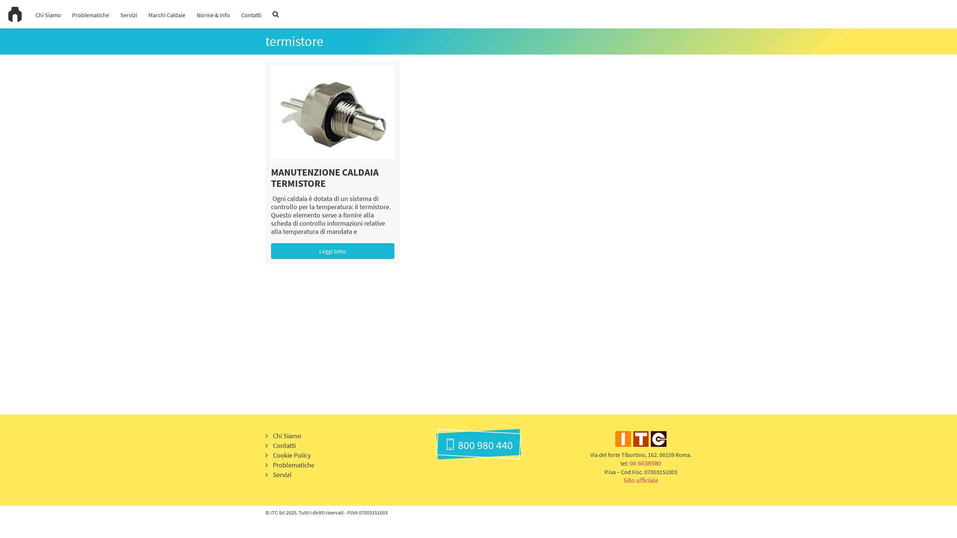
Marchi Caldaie (166, 15)
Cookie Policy (292, 455)
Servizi (128, 15)
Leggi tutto (332, 251)
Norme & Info (213, 15)
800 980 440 (484, 445)
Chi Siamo (48, 15)
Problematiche (90, 15)
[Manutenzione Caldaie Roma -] (15, 14)
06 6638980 (645, 463)
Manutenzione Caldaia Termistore (325, 177)
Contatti (251, 15)
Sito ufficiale (641, 480)
